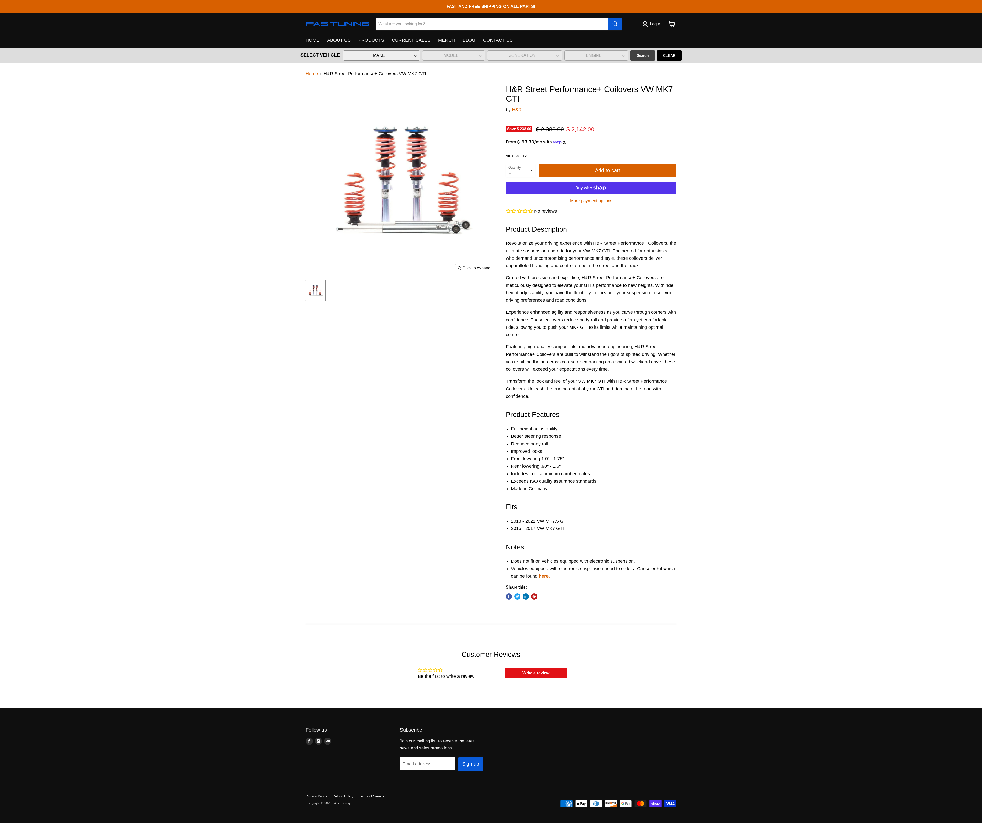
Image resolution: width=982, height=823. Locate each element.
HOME (312, 40)
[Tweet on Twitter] (517, 596)
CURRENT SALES (411, 40)
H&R (517, 109)
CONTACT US (498, 40)
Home (312, 73)
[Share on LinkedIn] (526, 596)
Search (643, 55)
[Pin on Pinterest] (534, 596)
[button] (520, 211)
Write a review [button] (535, 673)
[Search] (615, 24)
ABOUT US (339, 40)
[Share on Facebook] (509, 596)
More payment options (591, 200)
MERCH (446, 40)
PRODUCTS (371, 40)
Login (655, 23)
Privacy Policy (316, 796)
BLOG (469, 40)
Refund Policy (343, 796)
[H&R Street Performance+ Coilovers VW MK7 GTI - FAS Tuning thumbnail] (315, 290)
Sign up (470, 764)
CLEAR (669, 55)
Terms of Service (371, 796)
